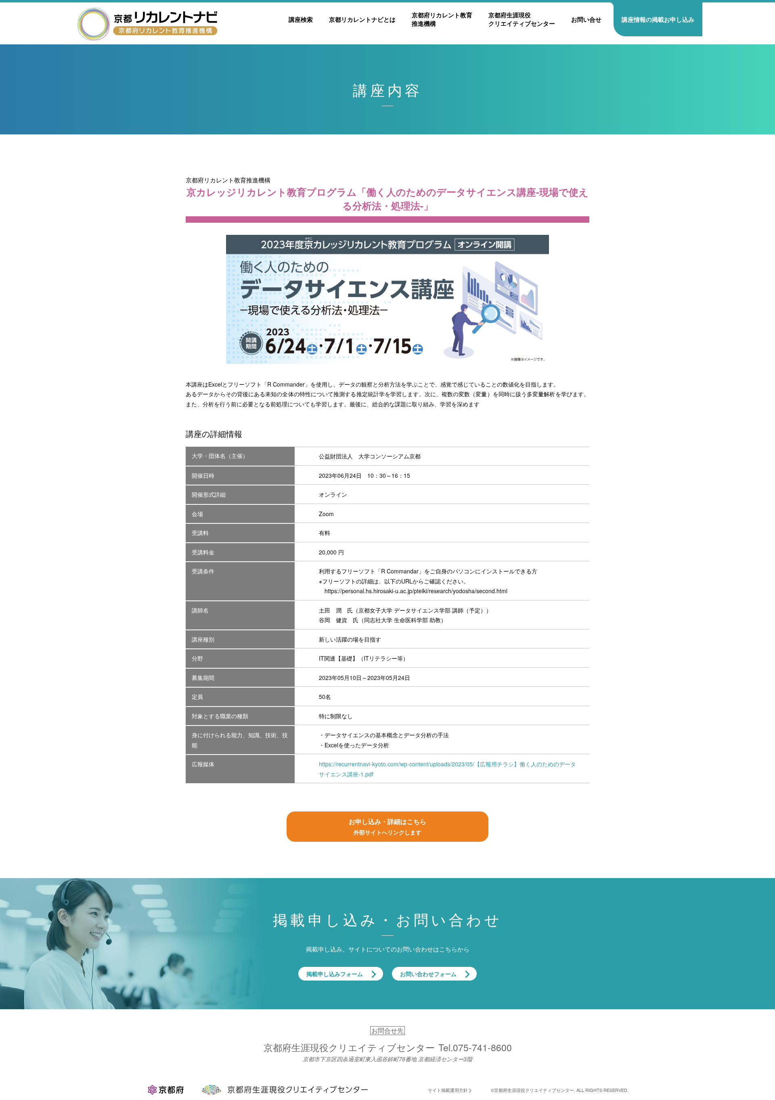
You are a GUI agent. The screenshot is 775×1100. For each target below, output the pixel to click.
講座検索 (301, 19)
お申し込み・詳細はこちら (387, 826)
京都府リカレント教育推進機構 (442, 19)
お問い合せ (586, 19)
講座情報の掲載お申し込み (658, 19)
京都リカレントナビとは (362, 19)
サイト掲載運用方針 (448, 1090)
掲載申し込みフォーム (334, 974)
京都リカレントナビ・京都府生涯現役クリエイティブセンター (147, 23)
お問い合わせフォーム (428, 974)
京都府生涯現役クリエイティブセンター (521, 19)
